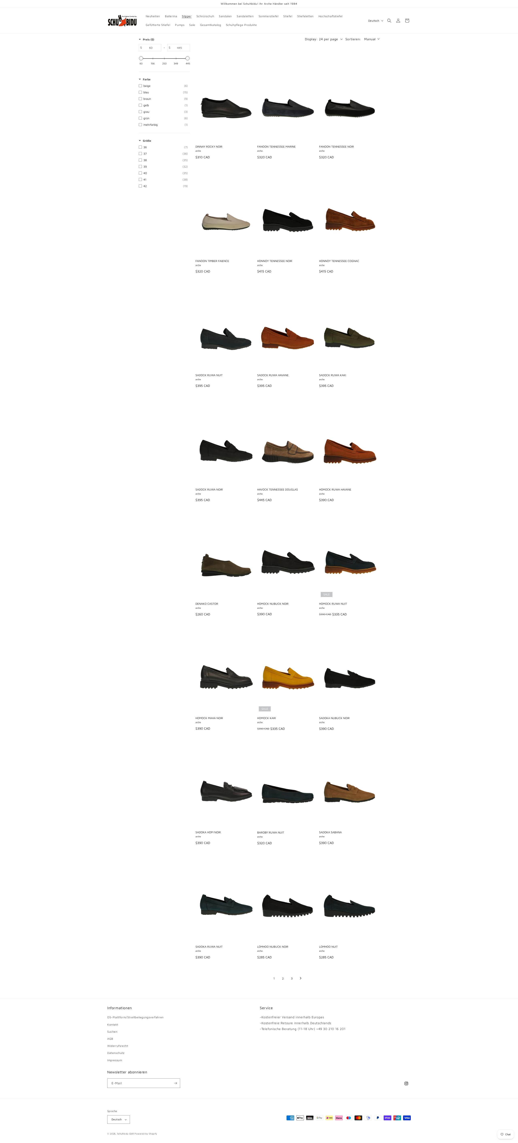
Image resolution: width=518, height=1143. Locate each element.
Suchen (112, 1031)
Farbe (147, 79)
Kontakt (112, 1024)
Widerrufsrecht (117, 1045)
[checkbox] (163, 86)
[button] (389, 20)
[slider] (141, 58)
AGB (110, 1038)
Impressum (114, 1060)
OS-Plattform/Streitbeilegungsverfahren (135, 1017)
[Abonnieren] (175, 1083)
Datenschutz (115, 1053)
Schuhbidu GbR (125, 1133)
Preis (148, 39)
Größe (147, 140)
